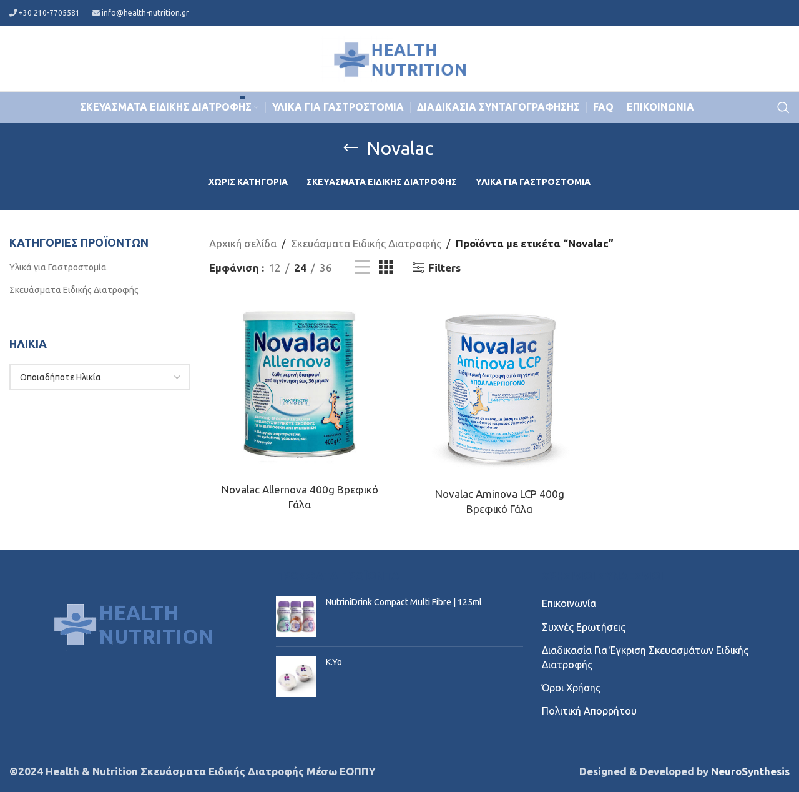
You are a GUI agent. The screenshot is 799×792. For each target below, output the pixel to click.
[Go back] (350, 148)
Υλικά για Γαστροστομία (58, 267)
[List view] (362, 267)
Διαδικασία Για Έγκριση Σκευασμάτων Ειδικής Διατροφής (645, 657)
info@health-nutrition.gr (145, 13)
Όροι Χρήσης (571, 687)
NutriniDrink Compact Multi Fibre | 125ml (404, 602)
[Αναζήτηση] (783, 107)
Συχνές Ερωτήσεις (583, 627)
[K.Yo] (296, 676)
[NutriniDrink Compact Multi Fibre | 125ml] (296, 616)
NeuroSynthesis (750, 771)
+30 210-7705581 (49, 13)
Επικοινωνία (569, 603)
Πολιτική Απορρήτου (589, 710)
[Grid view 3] (386, 267)
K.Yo (334, 662)
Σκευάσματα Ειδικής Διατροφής (74, 290)
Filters (444, 268)
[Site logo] (399, 57)
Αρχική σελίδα (243, 243)
